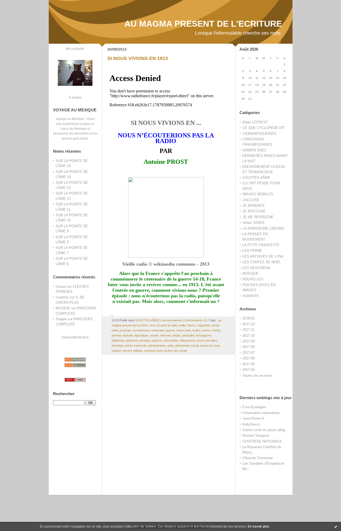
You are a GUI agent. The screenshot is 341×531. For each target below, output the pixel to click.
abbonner (132, 340)
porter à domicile (136, 345)
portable (144, 340)
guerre (170, 330)
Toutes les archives (257, 376)
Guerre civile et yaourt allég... (265, 430)
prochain (125, 330)
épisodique (141, 335)
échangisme (204, 335)
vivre (152, 325)
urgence (156, 340)
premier (116, 335)
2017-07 (248, 353)
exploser (149, 350)
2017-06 (248, 358)
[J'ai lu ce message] (336, 526)
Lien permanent (171, 320)
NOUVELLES (252, 279)
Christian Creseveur (257, 458)
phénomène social (186, 345)
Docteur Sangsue (255, 435)
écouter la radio (167, 325)
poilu (170, 345)
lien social (180, 350)
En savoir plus (258, 526)
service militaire (133, 350)
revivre (205, 330)
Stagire (61, 319)
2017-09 (248, 341)
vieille (182, 325)
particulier (188, 335)
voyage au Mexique (70, 118)
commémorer (140, 330)
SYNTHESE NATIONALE (262, 441)
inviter (196, 330)
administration (157, 345)
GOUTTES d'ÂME (256, 178)
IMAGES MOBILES (257, 194)
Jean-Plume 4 (253, 418)
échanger (118, 345)
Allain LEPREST (255, 122)
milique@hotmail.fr (75, 337)
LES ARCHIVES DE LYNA (262, 256)
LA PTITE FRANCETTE (260, 245)
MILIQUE (63, 308)
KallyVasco (251, 424)
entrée (216, 330)
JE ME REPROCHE (258, 217)
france (191, 325)
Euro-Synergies (254, 407)
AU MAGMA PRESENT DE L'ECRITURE (203, 24)
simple (176, 335)
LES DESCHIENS (256, 268)
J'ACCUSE (250, 200)
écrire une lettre (207, 340)
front (160, 350)
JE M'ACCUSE (254, 211)
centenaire (158, 330)
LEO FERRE (252, 251)
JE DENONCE (253, 206)
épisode (128, 335)
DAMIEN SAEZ (254, 150)
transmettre (171, 340)
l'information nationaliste (260, 413)
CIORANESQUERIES (259, 134)
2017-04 (248, 370)
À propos (75, 97)
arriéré (168, 350)
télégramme (187, 340)
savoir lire (206, 345)
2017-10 (248, 336)
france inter (183, 330)
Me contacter (75, 48)
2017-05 (248, 364)
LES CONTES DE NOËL (261, 262)
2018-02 (248, 318)
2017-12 (248, 324)
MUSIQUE (250, 273)
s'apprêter (203, 325)
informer (165, 335)
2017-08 (248, 347)
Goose (61, 287)
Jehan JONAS (253, 223)
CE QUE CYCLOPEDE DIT (263, 128)
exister (154, 335)
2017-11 (248, 330)
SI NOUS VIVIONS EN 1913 (137, 58)
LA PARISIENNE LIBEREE (263, 228)
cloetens (62, 297)
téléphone (118, 340)
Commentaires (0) (195, 320)
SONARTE (250, 296)
